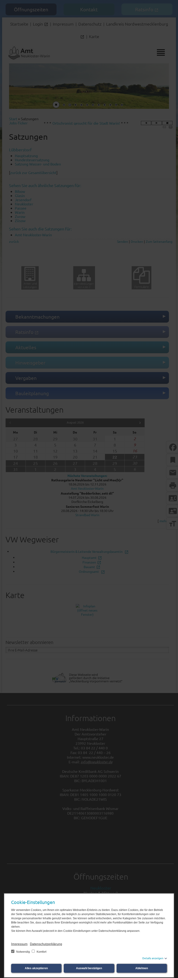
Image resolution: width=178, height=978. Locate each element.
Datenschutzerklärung (46, 944)
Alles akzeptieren (36, 968)
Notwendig (23, 951)
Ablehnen (141, 968)
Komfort (41, 951)
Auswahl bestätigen (89, 968)
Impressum (19, 944)
